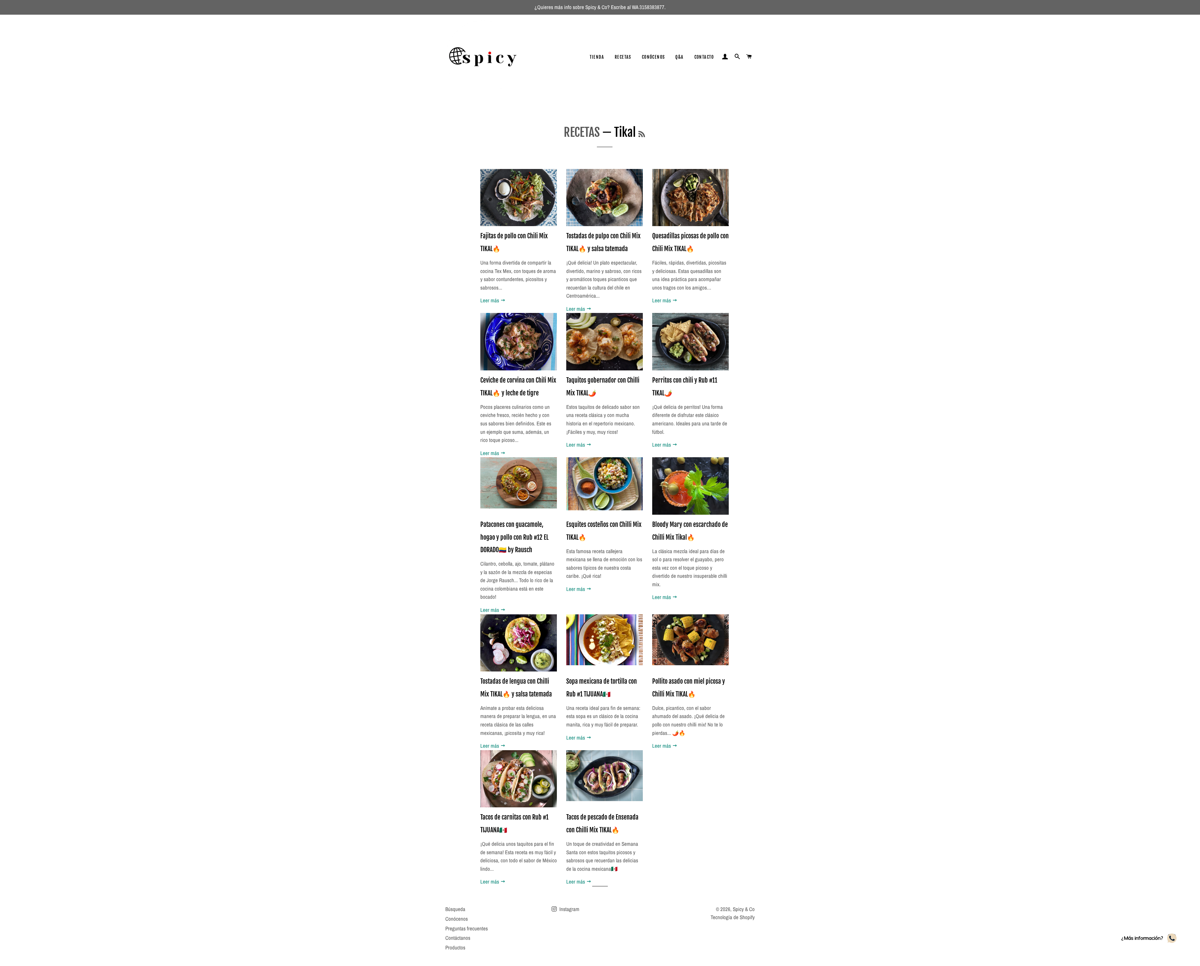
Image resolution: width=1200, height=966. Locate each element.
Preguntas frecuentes (466, 928)
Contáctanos (457, 937)
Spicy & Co (744, 909)
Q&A (679, 57)
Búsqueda (455, 909)
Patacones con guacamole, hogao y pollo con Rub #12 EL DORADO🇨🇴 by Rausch (514, 537)
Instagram (568, 909)
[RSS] (641, 134)
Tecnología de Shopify (733, 917)
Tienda (597, 57)
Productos (455, 947)
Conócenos (653, 57)
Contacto (704, 57)
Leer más (490, 300)
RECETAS (582, 132)
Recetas (623, 57)
